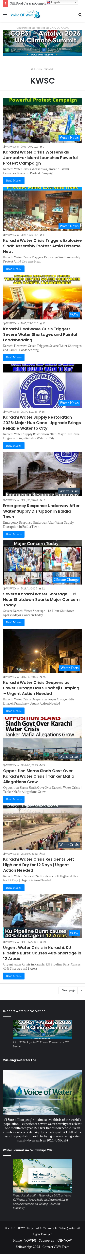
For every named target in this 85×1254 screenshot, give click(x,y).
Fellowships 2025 (28, 1247)
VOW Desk (12, 146)
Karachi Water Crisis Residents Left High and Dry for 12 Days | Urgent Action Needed (38, 864)
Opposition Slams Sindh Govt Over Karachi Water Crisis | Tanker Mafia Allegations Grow (38, 776)
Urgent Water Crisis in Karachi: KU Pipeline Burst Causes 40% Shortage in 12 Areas (42, 953)
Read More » (14, 180)
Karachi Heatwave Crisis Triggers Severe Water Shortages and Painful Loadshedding (40, 334)
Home (38, 69)
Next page (69, 990)
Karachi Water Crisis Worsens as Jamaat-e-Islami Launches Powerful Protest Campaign (40, 157)
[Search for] (80, 15)
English (55, 2)
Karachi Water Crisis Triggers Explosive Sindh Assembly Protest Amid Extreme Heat (42, 246)
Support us (46, 1240)
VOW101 (30, 1240)
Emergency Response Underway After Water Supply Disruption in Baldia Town (41, 511)
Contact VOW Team (55, 1247)
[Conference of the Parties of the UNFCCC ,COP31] (42, 43)
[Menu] (5, 15)
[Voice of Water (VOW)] (26, 14)
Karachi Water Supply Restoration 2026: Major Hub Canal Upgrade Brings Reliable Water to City (42, 422)
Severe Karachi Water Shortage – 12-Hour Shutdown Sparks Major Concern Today (41, 599)
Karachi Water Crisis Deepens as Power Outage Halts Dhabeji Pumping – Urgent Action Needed (41, 688)
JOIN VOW (64, 1240)
